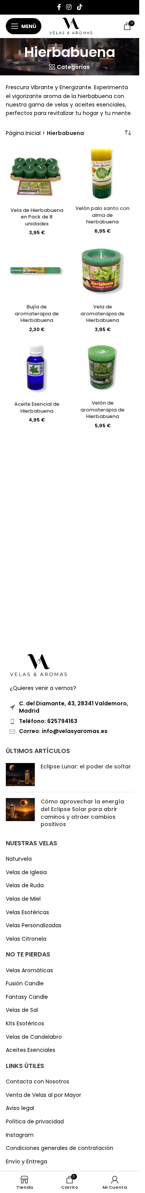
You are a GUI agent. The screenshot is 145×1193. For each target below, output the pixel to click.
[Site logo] (71, 26)
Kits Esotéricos (25, 1023)
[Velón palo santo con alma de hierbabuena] (102, 174)
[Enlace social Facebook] (59, 7)
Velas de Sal (22, 1010)
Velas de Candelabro (34, 1037)
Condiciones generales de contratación (59, 1148)
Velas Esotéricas (27, 912)
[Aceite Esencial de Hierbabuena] (37, 369)
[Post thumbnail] (20, 774)
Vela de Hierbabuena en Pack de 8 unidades (36, 217)
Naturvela (19, 859)
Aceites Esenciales (30, 1050)
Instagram (20, 1135)
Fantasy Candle (27, 997)
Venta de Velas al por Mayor (43, 1095)
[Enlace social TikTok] (79, 7)
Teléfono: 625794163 (48, 721)
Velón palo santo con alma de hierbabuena (102, 215)
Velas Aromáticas (29, 970)
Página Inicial (23, 133)
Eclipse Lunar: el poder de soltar (86, 766)
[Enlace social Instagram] (69, 7)
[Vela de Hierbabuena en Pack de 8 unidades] (37, 175)
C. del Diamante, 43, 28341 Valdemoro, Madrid (73, 707)
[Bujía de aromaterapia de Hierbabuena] (37, 272)
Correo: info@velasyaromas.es (63, 731)
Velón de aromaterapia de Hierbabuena (102, 410)
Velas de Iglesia (26, 872)
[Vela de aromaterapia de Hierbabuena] (102, 272)
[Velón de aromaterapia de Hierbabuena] (102, 368)
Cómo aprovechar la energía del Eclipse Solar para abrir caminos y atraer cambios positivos (82, 813)
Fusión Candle (25, 983)
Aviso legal (20, 1108)
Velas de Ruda (25, 885)
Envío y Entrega (26, 1161)
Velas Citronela (26, 939)
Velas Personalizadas (33, 925)
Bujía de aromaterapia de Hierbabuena (37, 313)
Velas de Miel (23, 899)
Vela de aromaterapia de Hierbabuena (102, 313)
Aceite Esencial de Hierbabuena (37, 407)
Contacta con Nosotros (37, 1081)
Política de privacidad (35, 1121)
